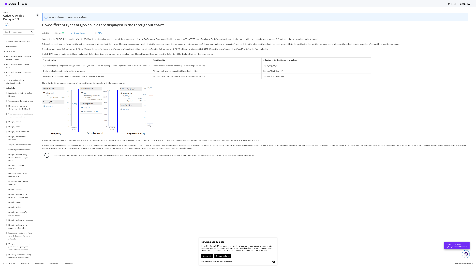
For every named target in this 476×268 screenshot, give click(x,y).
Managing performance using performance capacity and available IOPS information (19, 247)
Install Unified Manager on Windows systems (19, 73)
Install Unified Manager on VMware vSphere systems (18, 57)
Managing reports (15, 189)
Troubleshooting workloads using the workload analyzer (20, 115)
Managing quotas (14, 202)
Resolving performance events (19, 149)
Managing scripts (14, 207)
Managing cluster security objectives (18, 167)
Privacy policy (39, 264)
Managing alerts (14, 127)
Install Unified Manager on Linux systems (17, 65)
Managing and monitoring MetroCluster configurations (18, 195)
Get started (10, 51)
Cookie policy (53, 264)
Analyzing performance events (19, 144)
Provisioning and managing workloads (18, 182)
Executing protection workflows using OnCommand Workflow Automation (20, 236)
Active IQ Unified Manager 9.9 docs (19, 41)
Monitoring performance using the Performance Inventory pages (19, 258)
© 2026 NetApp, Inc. (9, 264)
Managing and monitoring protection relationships (17, 226)
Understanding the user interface (20, 101)
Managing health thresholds (18, 132)
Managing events (14, 122)
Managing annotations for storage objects (17, 213)
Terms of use (25, 264)
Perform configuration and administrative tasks (16, 81)
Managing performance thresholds (17, 138)
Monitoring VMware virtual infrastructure (18, 174)
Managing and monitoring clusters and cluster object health (18, 157)
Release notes (11, 46)
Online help (10, 88)
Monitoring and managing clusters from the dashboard (19, 107)
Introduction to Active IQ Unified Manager (20, 94)
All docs (5, 12)
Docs (24, 3)
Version (7, 24)
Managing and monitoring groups (20, 220)
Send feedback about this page (463, 264)
